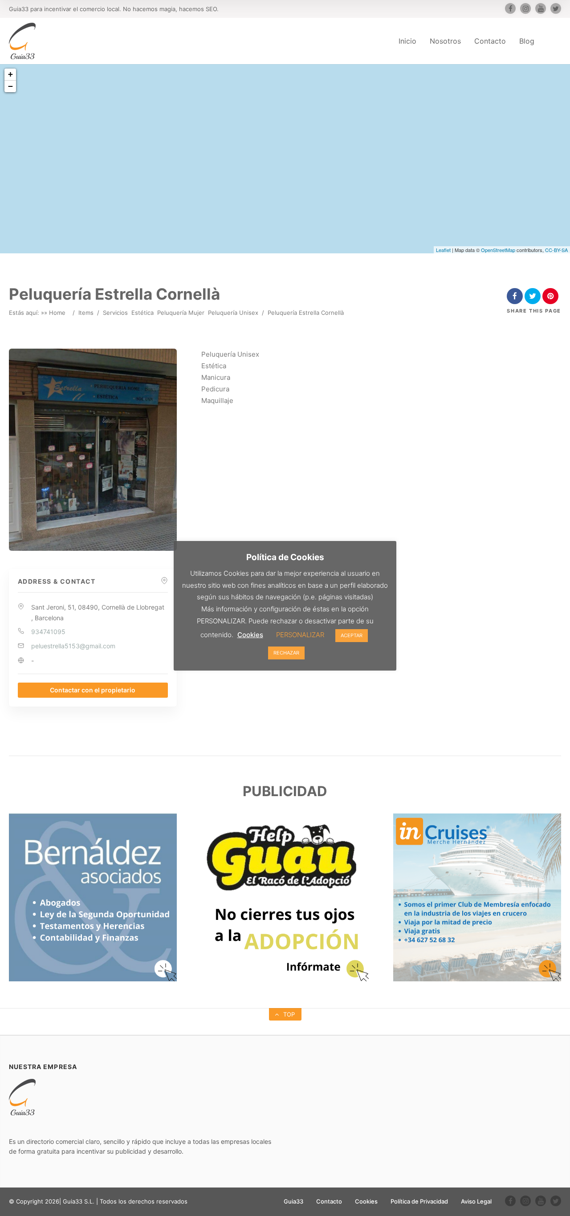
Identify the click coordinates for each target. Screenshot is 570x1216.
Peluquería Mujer (180, 312)
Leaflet (443, 249)
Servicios (115, 312)
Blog (526, 41)
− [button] (10, 86)
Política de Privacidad (419, 1201)
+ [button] (10, 74)
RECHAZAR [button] (286, 653)
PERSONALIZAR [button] (300, 634)
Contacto (490, 41)
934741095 (48, 631)
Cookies (366, 1201)
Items (86, 312)
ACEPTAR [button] (351, 635)
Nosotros (445, 41)
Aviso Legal (476, 1201)
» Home (54, 312)
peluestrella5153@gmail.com (73, 646)
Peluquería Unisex (233, 312)
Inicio (407, 41)
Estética (142, 312)
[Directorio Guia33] (22, 41)
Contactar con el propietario (92, 690)
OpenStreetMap (498, 249)
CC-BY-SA (556, 249)
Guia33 (293, 1201)
